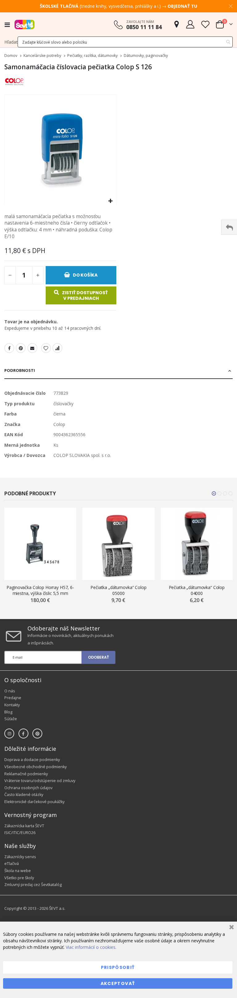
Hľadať (11, 42)
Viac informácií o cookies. (91, 947)
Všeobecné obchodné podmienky (35, 766)
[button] (110, 201)
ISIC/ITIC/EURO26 (19, 832)
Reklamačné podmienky (26, 773)
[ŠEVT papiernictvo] (24, 24)
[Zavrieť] (230, 928)
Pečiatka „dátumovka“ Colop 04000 (197, 590)
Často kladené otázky (23, 794)
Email (32, 348)
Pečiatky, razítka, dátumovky (92, 56)
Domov (10, 55)
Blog (8, 712)
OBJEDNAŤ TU (182, 6)
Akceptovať (118, 983)
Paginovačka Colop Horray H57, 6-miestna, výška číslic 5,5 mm (40, 590)
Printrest (21, 348)
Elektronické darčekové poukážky (34, 801)
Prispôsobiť (118, 967)
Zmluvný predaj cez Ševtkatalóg (33, 884)
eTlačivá (11, 863)
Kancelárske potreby (42, 56)
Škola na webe (17, 870)
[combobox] (125, 42)
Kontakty (12, 705)
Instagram (9, 733)
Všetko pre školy (19, 877)
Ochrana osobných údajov (28, 787)
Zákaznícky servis (20, 856)
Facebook (9, 348)
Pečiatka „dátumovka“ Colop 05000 (118, 590)
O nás (9, 691)
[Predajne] (176, 24)
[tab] (118, 371)
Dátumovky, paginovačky (146, 56)
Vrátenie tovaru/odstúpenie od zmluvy (39, 780)
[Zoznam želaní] (205, 24)
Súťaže (10, 718)
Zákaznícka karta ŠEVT (24, 825)
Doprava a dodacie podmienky (32, 759)
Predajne (12, 697)
